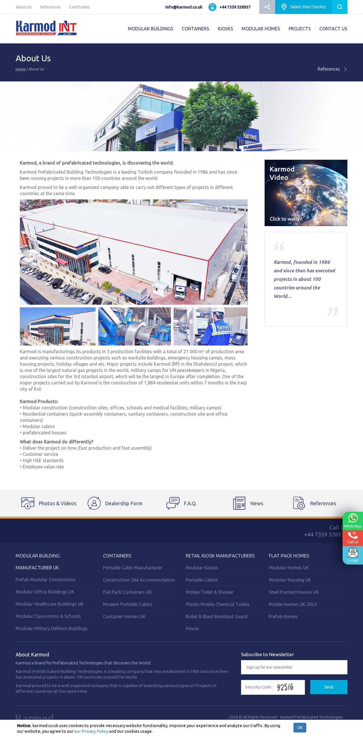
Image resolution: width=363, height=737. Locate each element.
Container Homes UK (124, 616)
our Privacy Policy (91, 731)
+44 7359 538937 (235, 7)
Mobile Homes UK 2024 (293, 604)
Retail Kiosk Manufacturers (220, 555)
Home (21, 69)
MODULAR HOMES (261, 28)
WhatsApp (353, 526)
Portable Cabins (202, 579)
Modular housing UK (290, 579)
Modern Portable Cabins (128, 604)
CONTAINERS (195, 28)
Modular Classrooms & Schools (48, 616)
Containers (117, 555)
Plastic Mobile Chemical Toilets (218, 604)
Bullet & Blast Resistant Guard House (217, 622)
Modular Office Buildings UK (45, 591)
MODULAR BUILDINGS (150, 28)
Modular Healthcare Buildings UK (50, 604)
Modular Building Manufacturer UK (38, 561)
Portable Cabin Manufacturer (132, 567)
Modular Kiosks (202, 567)
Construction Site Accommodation (139, 579)
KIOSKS (225, 28)
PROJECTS (300, 28)
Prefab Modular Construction (46, 579)
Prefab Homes (283, 616)
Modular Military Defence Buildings (52, 628)
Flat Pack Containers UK (127, 592)
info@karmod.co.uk (183, 7)
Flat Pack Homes (289, 555)
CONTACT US (333, 28)
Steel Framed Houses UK (294, 592)
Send (328, 687)
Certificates (79, 7)
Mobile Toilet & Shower (209, 592)
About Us (24, 7)
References (50, 7)
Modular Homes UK (289, 567)
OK (300, 727)
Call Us (352, 542)
